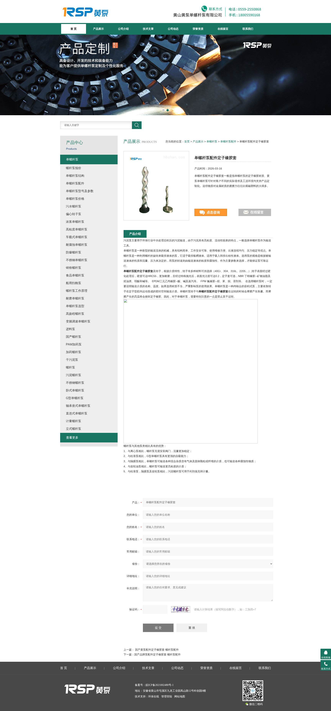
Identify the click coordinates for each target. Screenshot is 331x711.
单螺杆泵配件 (228, 141)
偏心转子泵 (73, 214)
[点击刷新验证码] (180, 609)
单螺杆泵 (211, 141)
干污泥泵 (72, 359)
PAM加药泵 (74, 344)
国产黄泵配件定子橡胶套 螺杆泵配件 (157, 649)
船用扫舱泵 (73, 283)
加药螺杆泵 (73, 352)
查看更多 (72, 437)
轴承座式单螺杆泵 (78, 405)
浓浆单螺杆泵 (75, 221)
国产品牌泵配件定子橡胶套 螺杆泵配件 (157, 654)
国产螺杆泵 (73, 336)
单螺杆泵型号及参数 (79, 191)
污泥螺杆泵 (73, 375)
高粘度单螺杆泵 (76, 229)
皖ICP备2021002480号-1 (160, 685)
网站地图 (179, 696)
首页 (187, 141)
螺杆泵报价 (73, 168)
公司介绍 (123, 28)
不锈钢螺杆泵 (75, 382)
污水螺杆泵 (73, 206)
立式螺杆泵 (73, 428)
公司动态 (173, 28)
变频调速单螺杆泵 (78, 321)
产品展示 (98, 28)
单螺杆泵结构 (75, 175)
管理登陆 (166, 696)
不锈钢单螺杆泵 (76, 260)
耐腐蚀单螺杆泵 (76, 244)
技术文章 (148, 28)
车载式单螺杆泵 (76, 237)
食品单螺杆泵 (75, 275)
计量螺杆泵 (73, 421)
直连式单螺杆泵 (76, 413)
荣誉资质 (198, 28)
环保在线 (153, 696)
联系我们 (248, 28)
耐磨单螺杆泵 (75, 298)
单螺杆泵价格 (75, 198)
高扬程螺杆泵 (75, 313)
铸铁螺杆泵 (73, 267)
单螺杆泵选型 (75, 306)
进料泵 (70, 329)
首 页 (63, 668)
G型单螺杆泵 (75, 398)
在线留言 (223, 28)
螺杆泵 (70, 367)
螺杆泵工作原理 (76, 290)
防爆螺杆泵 (73, 252)
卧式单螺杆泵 (75, 390)
